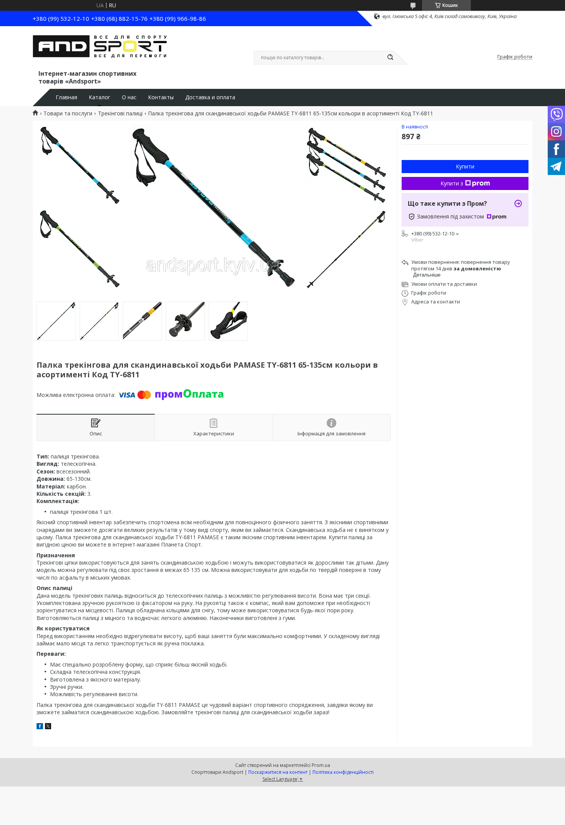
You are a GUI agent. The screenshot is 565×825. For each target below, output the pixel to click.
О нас (129, 97)
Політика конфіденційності (343, 772)
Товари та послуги (67, 113)
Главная (66, 97)
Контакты (161, 97)
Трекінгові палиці (120, 113)
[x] (48, 727)
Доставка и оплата (210, 97)
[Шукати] (390, 58)
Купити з (451, 183)
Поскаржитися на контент (277, 772)
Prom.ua (321, 765)
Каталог (99, 97)
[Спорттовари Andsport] (100, 49)
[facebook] (40, 727)
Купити (465, 166)
